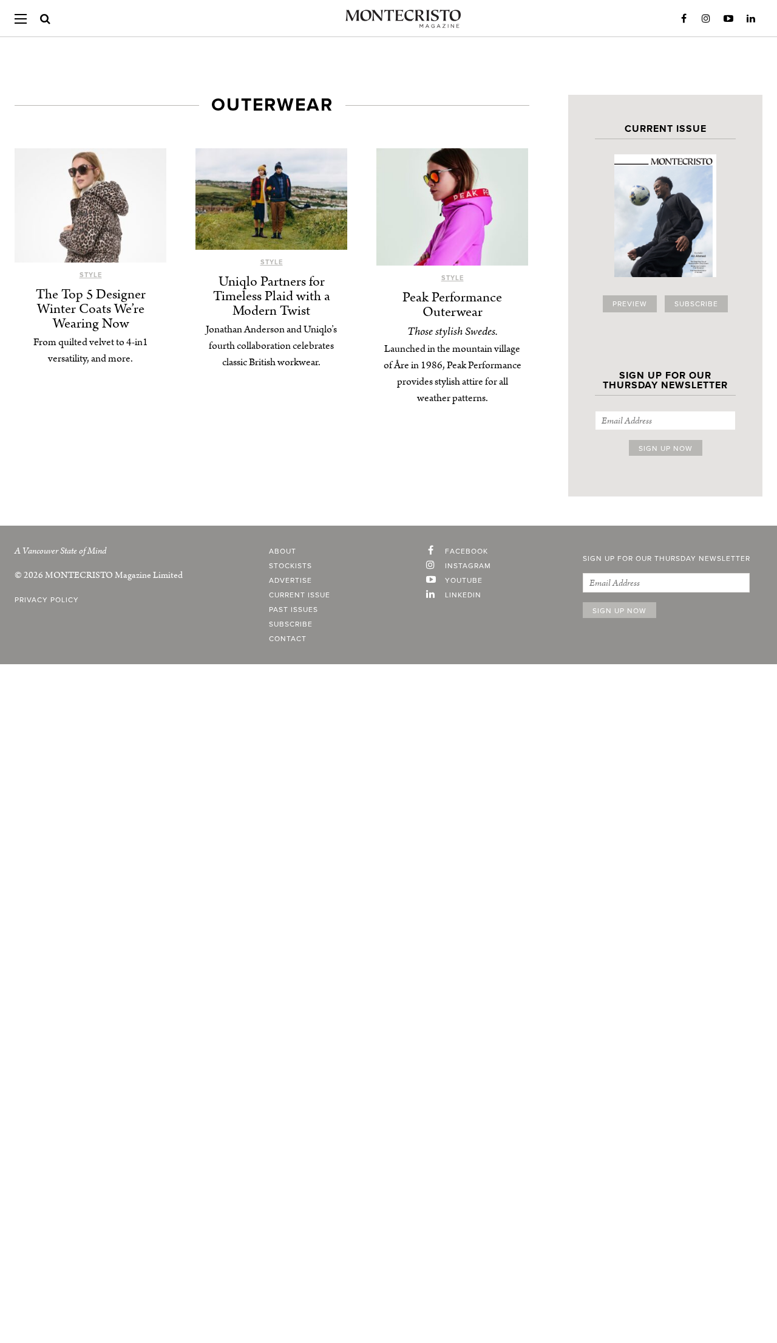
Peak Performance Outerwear (452, 304)
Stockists (290, 566)
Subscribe (696, 304)
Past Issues (293, 609)
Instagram (706, 18)
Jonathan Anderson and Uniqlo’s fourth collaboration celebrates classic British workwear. (271, 345)
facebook (466, 551)
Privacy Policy (47, 600)
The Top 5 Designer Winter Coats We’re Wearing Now (91, 309)
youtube (464, 580)
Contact (288, 638)
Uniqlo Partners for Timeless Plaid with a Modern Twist (271, 296)
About (282, 551)
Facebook (683, 18)
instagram (468, 566)
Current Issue (299, 595)
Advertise (290, 580)
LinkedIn (750, 18)
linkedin (463, 595)
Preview (629, 304)
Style (91, 275)
